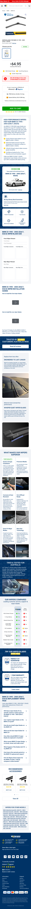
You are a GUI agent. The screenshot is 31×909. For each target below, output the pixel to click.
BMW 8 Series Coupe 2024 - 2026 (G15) (17, 775)
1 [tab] (14, 755)
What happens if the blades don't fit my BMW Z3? (14, 708)
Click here (14, 43)
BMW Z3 (13, 11)
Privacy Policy (23, 846)
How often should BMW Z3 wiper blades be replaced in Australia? (13, 697)
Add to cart (15, 108)
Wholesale (4, 849)
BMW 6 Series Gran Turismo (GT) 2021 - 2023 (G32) (14, 784)
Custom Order (5, 844)
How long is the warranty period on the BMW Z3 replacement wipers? (14, 714)
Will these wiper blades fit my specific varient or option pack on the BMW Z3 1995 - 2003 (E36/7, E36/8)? (14, 674)
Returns (21, 842)
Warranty (22, 844)
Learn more (6, 205)
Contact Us (4, 842)
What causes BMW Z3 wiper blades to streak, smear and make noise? (14, 703)
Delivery (21, 839)
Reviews (21, 847)
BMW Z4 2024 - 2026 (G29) (9, 777)
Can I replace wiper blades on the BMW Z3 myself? (14, 681)
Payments (22, 841)
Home (3, 11)
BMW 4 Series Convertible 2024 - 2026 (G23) (18, 782)
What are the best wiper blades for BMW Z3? (14, 692)
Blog (3, 841)
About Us (4, 839)
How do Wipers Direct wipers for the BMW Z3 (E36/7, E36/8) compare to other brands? (13, 720)
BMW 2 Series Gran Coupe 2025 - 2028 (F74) (12, 770)
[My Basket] (29, 6)
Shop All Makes (5, 847)
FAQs (3, 846)
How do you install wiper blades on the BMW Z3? (14, 687)
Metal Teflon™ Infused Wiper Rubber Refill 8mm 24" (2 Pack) (22, 745)
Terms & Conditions (24, 849)
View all (15, 759)
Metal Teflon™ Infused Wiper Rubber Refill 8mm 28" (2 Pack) (8, 745)
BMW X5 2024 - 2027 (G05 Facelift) (11, 780)
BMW (8, 11)
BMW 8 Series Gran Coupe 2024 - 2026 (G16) (16, 779)
